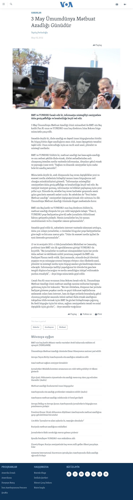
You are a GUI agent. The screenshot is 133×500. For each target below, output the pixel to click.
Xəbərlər (36, 13)
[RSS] (93, 474)
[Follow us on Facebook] (68, 474)
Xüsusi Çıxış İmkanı (43, 483)
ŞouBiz (5, 493)
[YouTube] (117, 4)
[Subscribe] (105, 474)
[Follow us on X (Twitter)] (87, 474)
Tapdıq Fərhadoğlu (39, 33)
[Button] (97, 45)
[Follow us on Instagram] (75, 474)
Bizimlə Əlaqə (40, 473)
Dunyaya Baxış (8, 483)
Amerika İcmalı (8, 473)
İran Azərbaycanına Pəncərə (14, 488)
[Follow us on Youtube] (81, 474)
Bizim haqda (39, 488)
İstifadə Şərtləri (41, 478)
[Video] (125, 4)
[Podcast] (99, 474)
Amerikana (7, 478)
